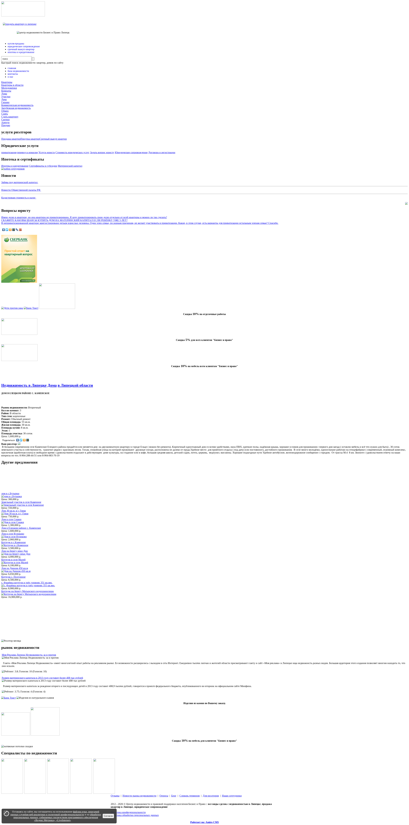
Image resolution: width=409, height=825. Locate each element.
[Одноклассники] (10, 230)
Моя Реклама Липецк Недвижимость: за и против (29, 654)
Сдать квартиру (9, 116)
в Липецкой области (75, 385)
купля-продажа (16, 43)
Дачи (4, 99)
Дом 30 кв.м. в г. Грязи (13, 510)
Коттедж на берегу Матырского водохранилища (27, 591)
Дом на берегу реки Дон (14, 551)
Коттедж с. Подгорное (13, 577)
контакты (13, 74)
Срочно (5, 119)
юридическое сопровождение (24, 46)
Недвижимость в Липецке (24, 385)
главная (12, 68)
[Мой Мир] (13, 230)
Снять (4, 113)
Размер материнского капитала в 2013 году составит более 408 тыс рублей (42, 677)
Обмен (5, 111)
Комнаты (6, 90)
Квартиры (6, 82)
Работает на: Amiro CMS (204, 822)
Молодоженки (9, 88)
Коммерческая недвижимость (17, 105)
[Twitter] (7, 230)
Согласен (108, 816)
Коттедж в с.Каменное (13, 542)
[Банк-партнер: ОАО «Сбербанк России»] (19, 281)
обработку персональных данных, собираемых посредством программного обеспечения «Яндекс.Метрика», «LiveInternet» (57, 817)
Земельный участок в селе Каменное (21, 502)
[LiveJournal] (17, 230)
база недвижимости (18, 71)
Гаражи (5, 102)
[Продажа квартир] (19, 24)
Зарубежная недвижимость (16, 108)
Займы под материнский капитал (19, 182)
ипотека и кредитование (21, 52)
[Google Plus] (20, 230)
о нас (10, 76)
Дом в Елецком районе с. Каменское (21, 528)
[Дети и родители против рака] (12, 308)
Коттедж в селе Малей (13, 559)
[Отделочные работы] (57, 308)
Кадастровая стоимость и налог (18, 197)
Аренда (5, 122)
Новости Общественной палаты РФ (21, 190)
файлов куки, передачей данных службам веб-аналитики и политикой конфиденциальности (54, 813)
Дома (4, 93)
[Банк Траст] (31, 308)
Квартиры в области (12, 85)
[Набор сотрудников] (13, 168)
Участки (5, 96)
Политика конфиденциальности (128, 812)
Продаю (5, 125)
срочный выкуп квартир (21, 49)
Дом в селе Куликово (12, 533)
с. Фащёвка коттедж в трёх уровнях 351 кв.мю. (26, 582)
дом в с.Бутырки (10, 493)
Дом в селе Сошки (11, 519)
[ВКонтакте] (3, 230)
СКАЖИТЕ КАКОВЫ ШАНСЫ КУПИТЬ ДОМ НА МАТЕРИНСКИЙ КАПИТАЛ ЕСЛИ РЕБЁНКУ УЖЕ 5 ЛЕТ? (64, 220)
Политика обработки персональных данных (135, 815)
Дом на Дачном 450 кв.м (14, 568)
